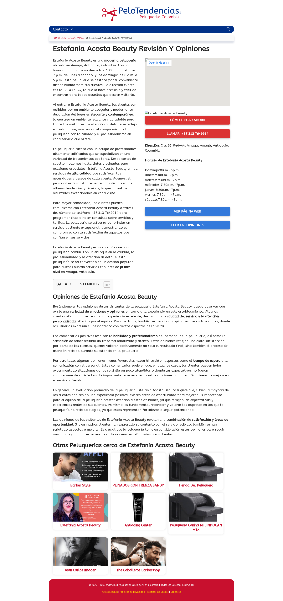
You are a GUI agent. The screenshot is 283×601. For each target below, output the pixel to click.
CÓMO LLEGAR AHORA (187, 120)
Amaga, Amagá (76, 38)
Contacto (60, 29)
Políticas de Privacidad (132, 592)
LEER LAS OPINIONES (187, 225)
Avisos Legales (110, 592)
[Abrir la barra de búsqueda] (228, 29)
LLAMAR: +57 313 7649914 (187, 134)
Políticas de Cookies (157, 592)
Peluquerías (59, 38)
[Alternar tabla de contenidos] (105, 284)
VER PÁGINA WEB (187, 211)
